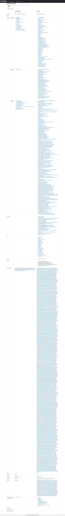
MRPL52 (43, 373)
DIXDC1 (53, 316)
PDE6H (40, 392)
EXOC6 (47, 326)
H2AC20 (43, 343)
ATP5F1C (55, 283)
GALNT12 (49, 335)
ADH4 (41, 271)
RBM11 (40, 413)
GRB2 (51, 340)
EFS (39, 322)
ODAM (42, 385)
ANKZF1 (54, 275)
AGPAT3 (53, 272)
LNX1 (52, 361)
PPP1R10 (51, 401)
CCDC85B (28, 268)
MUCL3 (57, 375)
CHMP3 (48, 303)
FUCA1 (55, 333)
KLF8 (39, 357)
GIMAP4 (56, 336)
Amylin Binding (40, 95)
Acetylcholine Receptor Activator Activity (44, 81)
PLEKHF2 (51, 396)
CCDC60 (38, 297)
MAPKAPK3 (47, 366)
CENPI (50, 301)
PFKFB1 (47, 393)
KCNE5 (53, 354)
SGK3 (50, 426)
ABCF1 (54, 268)
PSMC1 (56, 405)
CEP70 (16, 268)
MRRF (42, 374)
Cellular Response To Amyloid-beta (43, 204)
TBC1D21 (32, 269)
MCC (39, 367)
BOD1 (44, 288)
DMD (44, 317)
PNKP (39, 398)
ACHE (40, 269)
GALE (44, 335)
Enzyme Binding (40, 78)
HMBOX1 (43, 346)
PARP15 (38, 390)
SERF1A (52, 425)
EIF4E (44, 323)
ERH (41, 326)
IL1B (54, 350)
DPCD (39, 319)
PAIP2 (42, 389)
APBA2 (38, 277)
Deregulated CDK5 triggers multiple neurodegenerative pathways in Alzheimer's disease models (47, 227)
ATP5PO (40, 284)
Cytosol (39, 30)
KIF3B (57, 355)
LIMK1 (46, 361)
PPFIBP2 (38, 401)
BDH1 (40, 286)
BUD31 (43, 289)
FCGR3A (42, 330)
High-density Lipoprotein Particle (42, 47)
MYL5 (54, 376)
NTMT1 (38, 384)
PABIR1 (48, 388)
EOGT (50, 324)
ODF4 (48, 385)
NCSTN (55, 378)
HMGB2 (56, 346)
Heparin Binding (40, 76)
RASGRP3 (41, 412)
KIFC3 (42, 356)
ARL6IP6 (44, 280)
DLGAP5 (38, 317)
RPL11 (42, 418)
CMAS (56, 305)
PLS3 (53, 397)
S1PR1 (48, 422)
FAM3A (49, 328)
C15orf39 (38, 290)
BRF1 (50, 288)
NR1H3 (47, 383)
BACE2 (53, 285)
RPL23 (46, 418)
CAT (54, 294)
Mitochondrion (40, 21)
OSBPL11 (43, 387)
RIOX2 (44, 415)
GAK (40, 335)
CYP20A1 (48, 312)
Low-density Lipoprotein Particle (42, 45)
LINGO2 (55, 361)
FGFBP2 (47, 331)
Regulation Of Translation (41, 104)
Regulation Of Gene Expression (42, 126)
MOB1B (42, 371)
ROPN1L (49, 417)
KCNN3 (49, 355)
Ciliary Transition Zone (20, 26)
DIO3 (48, 316)
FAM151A (54, 327)
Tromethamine (40, 241)
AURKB (43, 285)
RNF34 (40, 417)
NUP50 (40, 384)
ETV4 (39, 326)
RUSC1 (54, 421)
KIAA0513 (38, 355)
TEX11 (35, 269)
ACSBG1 (50, 269)
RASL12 (50, 412)
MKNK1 (46, 370)
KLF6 (57, 356)
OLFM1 (50, 385)
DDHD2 (53, 313)
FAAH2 (38, 327)
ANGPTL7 (44, 274)
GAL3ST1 (42, 335)
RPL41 (42, 419)
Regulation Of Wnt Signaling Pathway (43, 136)
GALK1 (46, 335)
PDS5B (48, 392)
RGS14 (48, 414)
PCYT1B (48, 391)
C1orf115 (55, 290)
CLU (51, 305)
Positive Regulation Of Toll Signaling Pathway (44, 155)
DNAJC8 (54, 318)
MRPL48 (38, 373)
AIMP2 (50, 273)
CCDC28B (46, 296)
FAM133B (51, 327)
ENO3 (44, 324)
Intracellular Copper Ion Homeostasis (43, 105)
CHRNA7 (53, 303)
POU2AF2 (46, 400)
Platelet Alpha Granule (41, 37)
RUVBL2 (56, 421)
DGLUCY (49, 315)
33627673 (49, 263)
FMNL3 (46, 332)
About (8, 1)
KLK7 (45, 357)
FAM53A (38, 329)
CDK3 (51, 299)
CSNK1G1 (38, 310)
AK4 (51, 273)
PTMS (45, 407)
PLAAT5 (40, 396)
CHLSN (46, 303)
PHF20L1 (40, 394)
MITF (42, 370)
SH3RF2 (46, 427)
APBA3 (40, 277)
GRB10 (49, 340)
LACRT (54, 358)
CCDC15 (41, 296)
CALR (51, 292)
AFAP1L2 (52, 271)
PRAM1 (43, 402)
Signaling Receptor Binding (42, 72)
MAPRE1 (50, 366)
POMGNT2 (38, 400)
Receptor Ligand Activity (41, 90)
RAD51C (38, 411)
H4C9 (57, 343)
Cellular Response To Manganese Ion (43, 182)
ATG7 (46, 283)
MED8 (49, 368)
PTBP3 (54, 406)
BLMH (44, 287)
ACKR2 (42, 269)
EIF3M (42, 323)
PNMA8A (42, 398)
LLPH (39, 361)
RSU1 (42, 421)
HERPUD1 (43, 345)
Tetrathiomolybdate (41, 242)
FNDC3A (51, 332)
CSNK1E (56, 309)
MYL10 (52, 376)
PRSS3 (54, 404)
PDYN (53, 392)
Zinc (39, 238)
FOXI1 (55, 332)
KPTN (55, 357)
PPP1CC (48, 401)
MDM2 (56, 367)
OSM (48, 387)
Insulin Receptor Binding (41, 74)
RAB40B (40, 410)
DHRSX (38, 316)
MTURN (53, 375)
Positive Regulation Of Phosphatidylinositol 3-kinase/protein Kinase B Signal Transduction (48, 175)
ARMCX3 (56, 280)
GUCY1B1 (50, 342)
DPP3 (41, 319)
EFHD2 (38, 322)
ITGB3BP (49, 353)
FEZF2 (57, 330)
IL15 (50, 350)
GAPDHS (54, 335)
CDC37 (48, 298)
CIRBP (48, 304)
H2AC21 (46, 343)
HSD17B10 (47, 348)
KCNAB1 (48, 354)
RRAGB (45, 420)
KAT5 (41, 354)
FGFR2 (50, 331)
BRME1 (52, 288)
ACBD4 (55, 268)
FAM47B (54, 328)
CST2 (49, 310)
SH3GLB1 (43, 427)
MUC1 (55, 375)
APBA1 (56, 276)
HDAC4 (51, 344)
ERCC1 (38, 326)
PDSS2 (51, 392)
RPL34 (52, 418)
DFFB (42, 315)
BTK (41, 289)
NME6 (43, 381)
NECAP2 (51, 379)
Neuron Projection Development (42, 138)
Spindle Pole (18, 17)
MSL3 (48, 374)
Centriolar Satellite (19, 25)
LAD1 (56, 358)
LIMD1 (44, 361)
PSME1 (45, 406)
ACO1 (46, 269)
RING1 (38, 415)
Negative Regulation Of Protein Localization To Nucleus (46, 191)
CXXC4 (40, 312)
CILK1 (44, 304)
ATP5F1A (52, 283)
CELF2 (43, 301)
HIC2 (49, 345)
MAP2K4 (42, 365)
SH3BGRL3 (55, 426)
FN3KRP (48, 332)
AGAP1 (40, 272)
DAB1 (50, 312)
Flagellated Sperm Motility (20, 104)
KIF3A (55, 355)
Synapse (39, 55)
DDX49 (57, 314)
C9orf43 (52, 291)
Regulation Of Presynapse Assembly (43, 205)
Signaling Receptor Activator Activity (43, 80)
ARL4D (40, 280)
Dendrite (39, 36)
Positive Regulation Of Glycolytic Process (44, 156)
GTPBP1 (42, 342)
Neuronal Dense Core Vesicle (42, 63)
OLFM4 (55, 385)
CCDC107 (48, 295)
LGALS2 (53, 360)
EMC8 (56, 323)
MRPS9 (40, 374)
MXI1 (43, 376)
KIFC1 (40, 356)
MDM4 (38, 368)
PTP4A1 (48, 407)
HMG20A (27, 268)
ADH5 (43, 271)
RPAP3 (38, 418)
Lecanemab (40, 256)
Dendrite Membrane (41, 42)
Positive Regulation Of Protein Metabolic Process (45, 171)
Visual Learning (40, 124)
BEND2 (46, 286)
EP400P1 (52, 324)
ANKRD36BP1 (55, 274)
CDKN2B (49, 300)
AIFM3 (46, 273)
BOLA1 (46, 288)
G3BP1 (40, 334)
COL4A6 (38, 308)
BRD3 (48, 288)
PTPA (50, 407)
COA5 (49, 306)
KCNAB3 (50, 354)
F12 (57, 326)
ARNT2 (38, 281)
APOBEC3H (42, 278)
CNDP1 (43, 306)
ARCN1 (54, 278)
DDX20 (48, 314)
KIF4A (38, 356)
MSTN (52, 374)
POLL (46, 399)
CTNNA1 (38, 311)
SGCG (44, 426)
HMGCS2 (40, 347)
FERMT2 (50, 330)
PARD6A (54, 389)
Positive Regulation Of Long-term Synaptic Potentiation (46, 193)
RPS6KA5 (51, 419)
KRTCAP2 (46, 358)
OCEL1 (38, 385)
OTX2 (37, 388)
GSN (42, 341)
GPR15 (53, 339)
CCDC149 (38, 296)
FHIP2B (53, 331)
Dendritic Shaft (40, 50)
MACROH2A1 (39, 364)
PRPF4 (53, 403)
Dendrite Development (41, 133)
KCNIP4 (55, 354)
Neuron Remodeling (41, 132)
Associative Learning (41, 122)
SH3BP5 (38, 427)
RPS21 (42, 419)
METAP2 (44, 369)
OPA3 (42, 386)
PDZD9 (57, 392)
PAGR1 (40, 389)
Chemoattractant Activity (41, 83)
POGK (48, 398)
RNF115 (43, 416)
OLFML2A (38, 386)
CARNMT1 (38, 294)
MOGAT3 (51, 371)
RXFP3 (41, 422)
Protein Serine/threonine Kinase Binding (43, 96)
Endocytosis (40, 106)
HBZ (43, 344)
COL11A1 (55, 306)
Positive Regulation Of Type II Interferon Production (45, 141)
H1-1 (37, 343)
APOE (45, 278)
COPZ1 (54, 308)
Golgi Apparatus (40, 27)
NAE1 (57, 377)
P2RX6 (44, 388)
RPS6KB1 (38, 420)
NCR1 (53, 378)
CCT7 (46, 297)
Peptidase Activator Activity (42, 77)
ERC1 (56, 325)
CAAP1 (38, 292)
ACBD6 (38, 269)
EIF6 (49, 323)
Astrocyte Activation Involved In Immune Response (45, 103)
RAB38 (51, 409)
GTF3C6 (40, 342)
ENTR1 (46, 324)
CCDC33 (49, 296)
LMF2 (45, 361)
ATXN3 (54, 284)
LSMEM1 (38, 363)
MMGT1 (54, 370)
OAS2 (56, 384)
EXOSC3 (52, 326)
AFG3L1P (54, 271)
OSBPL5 (46, 387)
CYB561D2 (43, 312)
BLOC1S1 (46, 287)
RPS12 (49, 419)
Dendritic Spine (40, 49)
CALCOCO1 (48, 292)
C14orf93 (55, 289)
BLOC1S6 (55, 287)
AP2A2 (52, 276)
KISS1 (46, 356)
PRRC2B (47, 404)
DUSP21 (48, 320)
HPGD (42, 348)
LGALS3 (56, 360)
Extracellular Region (41, 17)
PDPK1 (46, 392)
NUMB (55, 384)
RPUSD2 (43, 420)
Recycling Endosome (41, 57)
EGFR (41, 322)
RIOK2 (42, 415)
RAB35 (49, 409)
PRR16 (42, 404)
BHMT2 (54, 286)
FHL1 (55, 331)
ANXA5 (43, 276)
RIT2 (45, 415)
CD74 (41, 298)
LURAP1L (47, 363)
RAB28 (45, 409)
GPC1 (41, 339)
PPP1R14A (54, 401)
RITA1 (47, 415)
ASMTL (38, 282)
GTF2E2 (55, 341)
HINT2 (56, 345)
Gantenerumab (40, 250)
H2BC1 (50, 343)
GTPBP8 (45, 342)
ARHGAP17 (55, 279)
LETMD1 (49, 360)
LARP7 (55, 359)
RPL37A (38, 419)
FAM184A (38, 328)
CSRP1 (47, 310)
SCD (52, 423)
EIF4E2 (46, 323)
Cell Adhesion (40, 108)
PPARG (55, 400)
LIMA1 (39, 361)
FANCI (43, 329)
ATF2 (55, 282)
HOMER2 (48, 347)
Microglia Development (41, 130)
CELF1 (41, 301)
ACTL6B (57, 269)
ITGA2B (40, 353)
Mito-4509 (39, 244)
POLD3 (55, 398)
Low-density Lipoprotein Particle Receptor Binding (45, 91)
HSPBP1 (40, 349)
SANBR (55, 422)
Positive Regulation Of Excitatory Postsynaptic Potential (46, 213)
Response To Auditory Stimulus (42, 129)
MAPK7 (56, 365)
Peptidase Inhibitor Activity (42, 79)
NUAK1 (42, 384)
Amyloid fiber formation (41, 234)
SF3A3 (38, 426)
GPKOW (43, 339)
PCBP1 (45, 390)
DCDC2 (38, 313)
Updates (20, 1)
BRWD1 (56, 288)
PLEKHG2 (54, 396)
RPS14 (51, 419)
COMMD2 (43, 308)
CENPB (47, 301)
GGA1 (50, 336)
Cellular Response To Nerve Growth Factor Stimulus (45, 210)
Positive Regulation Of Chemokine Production (44, 140)
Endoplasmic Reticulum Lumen (42, 26)
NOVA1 (40, 383)
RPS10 (44, 419)
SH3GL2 (40, 427)
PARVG (20, 269)
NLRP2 (39, 381)
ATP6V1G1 (46, 284)
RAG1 (40, 411)
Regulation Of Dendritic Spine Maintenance (44, 197)
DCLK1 (40, 313)
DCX (49, 313)
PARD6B (56, 389)
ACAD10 (50, 268)
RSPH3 (56, 420)
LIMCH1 (41, 361)
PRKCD (38, 403)
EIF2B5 (53, 322)
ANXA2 (40, 276)
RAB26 (40, 409)
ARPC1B (40, 281)
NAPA (39, 378)
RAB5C (45, 410)
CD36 (37, 298)
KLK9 (47, 357)
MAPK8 (38, 366)
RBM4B (49, 413)
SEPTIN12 (38, 425)
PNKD (38, 398)
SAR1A (38, 423)
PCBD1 (40, 390)
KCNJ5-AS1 (41, 355)
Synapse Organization (41, 163)
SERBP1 (49, 425)
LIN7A (50, 361)
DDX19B (46, 314)
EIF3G (40, 323)
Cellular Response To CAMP (42, 183)
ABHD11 (38, 268)
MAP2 (38, 365)
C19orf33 (49, 290)
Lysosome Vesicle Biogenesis (42, 221)
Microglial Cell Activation (41, 101)
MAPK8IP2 (44, 366)
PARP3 (40, 390)
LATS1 (38, 360)
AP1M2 (49, 276)
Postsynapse (40, 62)
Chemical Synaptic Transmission (42, 114)
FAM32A (47, 328)
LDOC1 (34, 268)
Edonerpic (39, 245)
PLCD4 (49, 396)
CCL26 (47, 297)
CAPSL (54, 293)
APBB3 (47, 277)
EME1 (38, 324)
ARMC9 (54, 280)
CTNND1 (43, 311)
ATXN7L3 (38, 285)
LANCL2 (44, 359)
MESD (40, 369)
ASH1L (56, 281)
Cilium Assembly (19, 105)
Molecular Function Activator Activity (43, 97)
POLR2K (51, 399)
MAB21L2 (55, 363)
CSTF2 (51, 310)
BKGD (42, 287)
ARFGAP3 (43, 279)
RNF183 (53, 416)
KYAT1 (49, 358)
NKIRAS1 (55, 380)
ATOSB (50, 283)
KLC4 (51, 356)
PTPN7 (54, 407)
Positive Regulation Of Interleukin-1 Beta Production (45, 142)
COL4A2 (51, 307)
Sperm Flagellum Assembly (20, 108)
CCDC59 (54, 296)
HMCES (48, 346)
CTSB (45, 311)
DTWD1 (41, 320)
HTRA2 (47, 349)
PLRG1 (51, 397)
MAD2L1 (42, 364)
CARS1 (41, 294)
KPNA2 (51, 357)
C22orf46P (48, 291)
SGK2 (48, 426)
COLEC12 (40, 308)
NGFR (47, 380)
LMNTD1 (48, 361)
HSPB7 (38, 349)
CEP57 (43, 302)
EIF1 (44, 322)
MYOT (38, 377)
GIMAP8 (43, 337)
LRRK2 (53, 362)
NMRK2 (55, 381)
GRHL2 (53, 340)
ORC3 (53, 386)
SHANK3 (48, 427)
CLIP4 (47, 305)
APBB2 (45, 277)
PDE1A (56, 391)
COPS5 (49, 308)
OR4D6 (47, 386)
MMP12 (56, 370)
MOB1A (40, 371)
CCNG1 (38, 297)
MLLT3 (48, 370)
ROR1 (51, 417)
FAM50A (56, 328)
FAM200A (41, 328)
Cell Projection (19, 28)
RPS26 (46, 419)
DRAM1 (51, 319)
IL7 (41, 351)
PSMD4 (41, 406)
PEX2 (45, 393)
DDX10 (40, 314)
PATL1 (49, 390)
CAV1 (37, 295)
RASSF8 (55, 412)
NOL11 (46, 382)
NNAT (37, 382)
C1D (50, 290)
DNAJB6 (41, 318)
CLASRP (52, 304)
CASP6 (48, 294)
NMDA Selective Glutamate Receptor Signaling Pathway (46, 187)
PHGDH (46, 394)
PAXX (55, 390)
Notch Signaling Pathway (41, 113)
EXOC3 (45, 326)
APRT (49, 278)
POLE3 (41, 399)
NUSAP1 (45, 384)
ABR (44, 268)
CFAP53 (18, 11)
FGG (51, 331)
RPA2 (54, 417)
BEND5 (48, 286)
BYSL (45, 289)
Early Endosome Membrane (42, 40)
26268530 (54, 264)
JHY (55, 353)
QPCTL (41, 408)
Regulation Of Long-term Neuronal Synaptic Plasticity (45, 160)
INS (57, 351)
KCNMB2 (46, 355)
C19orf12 (43, 290)
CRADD (38, 309)
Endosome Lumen (40, 41)
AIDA (44, 273)
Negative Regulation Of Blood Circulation (44, 201)
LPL (55, 361)
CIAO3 (40, 304)
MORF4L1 (54, 371)
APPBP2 (47, 278)
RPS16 (53, 419)
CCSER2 (44, 297)
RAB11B (51, 408)
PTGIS (38, 407)
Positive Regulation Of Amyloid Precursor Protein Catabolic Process (47, 198)
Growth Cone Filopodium (41, 66)
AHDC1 (38, 273)
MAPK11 (51, 365)
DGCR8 (47, 315)
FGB (39, 331)
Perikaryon (39, 51)
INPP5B (55, 351)
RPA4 (56, 417)
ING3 (47, 351)
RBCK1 (38, 413)
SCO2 (56, 423)
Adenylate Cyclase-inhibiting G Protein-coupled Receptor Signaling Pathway (47, 112)
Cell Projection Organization (20, 103)
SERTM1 (48, 425)
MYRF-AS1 (42, 377)
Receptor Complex (40, 52)
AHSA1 (40, 273)
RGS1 (43, 414)
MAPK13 (53, 365)
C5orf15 (45, 291)
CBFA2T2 (42, 295)
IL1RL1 (56, 350)
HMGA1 (53, 346)
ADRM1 (47, 271)
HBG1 (38, 344)
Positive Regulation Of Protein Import (43, 203)
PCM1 (46, 391)
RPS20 (40, 419)
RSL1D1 (50, 420)
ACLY (44, 269)
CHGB (40, 303)
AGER (42, 272)
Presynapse (40, 61)
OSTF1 (53, 387)
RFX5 (40, 414)
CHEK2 (38, 303)
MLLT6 (50, 370)
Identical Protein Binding (41, 84)
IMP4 (44, 351)
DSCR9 (55, 319)
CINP (46, 304)
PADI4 (55, 388)
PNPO (44, 398)
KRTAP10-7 (43, 358)
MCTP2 (54, 367)
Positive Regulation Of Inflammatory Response (44, 162)
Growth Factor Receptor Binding (42, 94)
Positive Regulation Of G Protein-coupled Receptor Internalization (47, 202)
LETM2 (47, 360)
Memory (39, 118)
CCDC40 (52, 296)
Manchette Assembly (19, 109)
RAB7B (47, 410)
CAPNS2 (49, 293)
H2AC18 (41, 343)
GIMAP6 (40, 337)
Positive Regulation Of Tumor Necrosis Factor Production (46, 144)
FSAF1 (45, 333)
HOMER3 (51, 347)
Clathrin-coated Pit (40, 31)
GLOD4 (49, 337)
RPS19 (38, 419)
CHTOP (56, 303)
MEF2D (53, 368)
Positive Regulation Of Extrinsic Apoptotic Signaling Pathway (46, 214)
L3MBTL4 (51, 358)
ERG (39, 326)
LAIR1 (38, 359)
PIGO (43, 395)
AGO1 (49, 272)
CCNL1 (40, 297)
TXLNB (25, 270)
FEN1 (48, 330)
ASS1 (45, 282)
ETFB (50, 326)
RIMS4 (56, 414)
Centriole (18, 20)
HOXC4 (56, 347)
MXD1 (42, 376)
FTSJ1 (51, 333)
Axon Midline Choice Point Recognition (43, 131)
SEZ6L (57, 425)
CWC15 (52, 311)
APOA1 (55, 277)
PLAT (42, 396)
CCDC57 (25, 268)
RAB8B (49, 410)
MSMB (50, 374)
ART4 (48, 281)
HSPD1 (43, 349)
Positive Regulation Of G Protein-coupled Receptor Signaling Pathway (48, 154)
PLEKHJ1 (38, 397)
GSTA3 (49, 341)
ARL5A (42, 280)
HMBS (46, 346)
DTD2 (39, 320)
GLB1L (47, 337)
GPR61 (55, 339)
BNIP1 (42, 288)
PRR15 (40, 404)
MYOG (18, 269)
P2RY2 (46, 388)
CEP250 (38, 302)
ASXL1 (47, 282)
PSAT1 (40, 405)
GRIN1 (55, 340)
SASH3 (42, 423)
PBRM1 (38, 390)
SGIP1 (46, 426)
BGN (52, 286)
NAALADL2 (54, 377)
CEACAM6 (38, 301)
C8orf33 (50, 291)
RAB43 (43, 410)
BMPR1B (38, 288)
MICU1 (38, 370)
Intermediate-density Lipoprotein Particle (43, 46)
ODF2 (44, 385)
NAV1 (47, 378)
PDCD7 (53, 391)
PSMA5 (49, 405)
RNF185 (55, 416)
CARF (56, 293)
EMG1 (40, 324)
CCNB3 (52, 297)
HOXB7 (54, 347)
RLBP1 (49, 415)
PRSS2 (49, 404)
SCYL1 (38, 424)
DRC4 (21, 268)
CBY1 (23, 268)
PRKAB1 (56, 402)
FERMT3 (53, 330)
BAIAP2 (55, 285)
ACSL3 (52, 269)
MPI (37, 372)
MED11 (40, 368)
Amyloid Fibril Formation (41, 209)
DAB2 (52, 312)
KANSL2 (39, 354)
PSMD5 (43, 406)
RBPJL (55, 413)
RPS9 (40, 420)
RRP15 (48, 420)
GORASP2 (43, 338)
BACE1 (51, 285)
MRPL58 (48, 373)
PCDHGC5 (38, 391)
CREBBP (42, 309)
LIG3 (37, 361)
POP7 (44, 400)
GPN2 (45, 339)
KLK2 (43, 357)
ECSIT (48, 321)
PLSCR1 (55, 397)
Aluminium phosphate (41, 253)
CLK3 (48, 305)
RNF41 (42, 417)
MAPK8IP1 (40, 366)
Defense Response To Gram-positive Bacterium (45, 165)
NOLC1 (52, 382)
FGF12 (41, 331)
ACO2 (47, 269)
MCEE (41, 367)
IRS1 (52, 352)
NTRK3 (40, 384)
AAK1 (47, 268)
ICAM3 (56, 349)
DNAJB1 (55, 317)
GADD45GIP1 (55, 334)
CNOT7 (45, 306)
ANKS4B (49, 275)
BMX (40, 288)
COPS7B (51, 308)
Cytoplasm (18, 19)
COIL (53, 306)
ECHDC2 (42, 321)
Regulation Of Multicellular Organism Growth (44, 147)
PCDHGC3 (53, 390)
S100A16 (43, 422)
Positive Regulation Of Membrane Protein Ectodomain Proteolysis (47, 169)
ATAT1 (51, 282)
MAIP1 (52, 364)
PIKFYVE (50, 395)
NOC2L (43, 382)
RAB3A (56, 409)
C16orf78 (41, 290)
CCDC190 (43, 296)
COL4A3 (54, 307)
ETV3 (37, 326)
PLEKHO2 (41, 397)
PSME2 (48, 406)
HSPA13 (50, 348)
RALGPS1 (44, 411)
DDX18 (44, 314)
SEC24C (44, 424)
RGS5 (54, 414)
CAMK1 (53, 292)
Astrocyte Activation (41, 159)
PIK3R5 (48, 395)
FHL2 (57, 331)
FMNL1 (42, 332)
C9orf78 (57, 291)
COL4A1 (49, 307)
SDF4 (41, 424)
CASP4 (45, 294)
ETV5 (41, 326)
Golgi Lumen (40, 28)
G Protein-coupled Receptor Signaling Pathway (44, 109)
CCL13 (45, 297)
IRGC (50, 352)
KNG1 (48, 357)
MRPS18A (51, 373)
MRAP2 (44, 372)
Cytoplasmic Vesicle (41, 39)
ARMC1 (49, 280)
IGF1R (40, 350)
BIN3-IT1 (39, 287)
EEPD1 (55, 321)
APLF (53, 277)
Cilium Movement (19, 100)
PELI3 (42, 393)
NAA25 (48, 377)
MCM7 (52, 367)
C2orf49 (51, 291)
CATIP (56, 294)
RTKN (46, 421)
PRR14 (38, 404)
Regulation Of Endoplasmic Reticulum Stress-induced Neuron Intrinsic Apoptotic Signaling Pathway (48, 200)
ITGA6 (42, 353)
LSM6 (55, 362)
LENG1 (44, 360)
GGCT (54, 336)
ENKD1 (42, 324)
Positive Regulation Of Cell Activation (43, 167)
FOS (53, 332)
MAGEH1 (49, 364)
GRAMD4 (46, 340)
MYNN (56, 376)
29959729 (50, 262)
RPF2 (40, 418)
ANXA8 (45, 276)
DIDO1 (44, 316)
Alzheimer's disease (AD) (41, 258)
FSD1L (47, 333)
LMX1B (50, 361)
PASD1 (47, 390)
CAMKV (46, 293)
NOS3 (38, 383)
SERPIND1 (45, 425)
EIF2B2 (51, 322)
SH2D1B (52, 426)
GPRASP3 (38, 340)
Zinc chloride (40, 254)
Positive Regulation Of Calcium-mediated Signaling (45, 166)
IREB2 (47, 352)
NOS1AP (56, 382)
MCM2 (48, 367)
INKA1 (51, 351)
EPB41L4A (44, 325)
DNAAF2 (50, 317)
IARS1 (51, 349)
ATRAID (52, 284)
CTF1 (55, 310)
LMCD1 (44, 361)
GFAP (48, 336)
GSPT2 (44, 341)
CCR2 (42, 297)
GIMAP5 (38, 337)
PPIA (43, 401)
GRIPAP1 (23, 268)
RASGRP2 (38, 412)
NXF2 (47, 384)
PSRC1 (50, 406)
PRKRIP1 (45, 403)
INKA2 (53, 351)
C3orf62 (40, 291)
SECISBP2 (46, 424)
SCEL (54, 423)
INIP (49, 351)
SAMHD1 (52, 422)
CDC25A (45, 298)
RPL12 (44, 418)
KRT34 (32, 268)
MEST (42, 369)
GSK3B (40, 341)
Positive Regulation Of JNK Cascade (43, 158)
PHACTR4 (56, 393)
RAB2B (47, 409)
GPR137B (50, 339)
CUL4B (49, 311)
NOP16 (54, 382)
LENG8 (16, 269)
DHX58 (42, 316)
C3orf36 (38, 291)
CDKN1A (47, 300)
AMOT (42, 274)
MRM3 (46, 372)
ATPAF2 (50, 284)
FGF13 (43, 331)
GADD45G (51, 334)
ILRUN (43, 351)
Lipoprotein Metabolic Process (42, 148)
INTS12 (38, 352)
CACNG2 (43, 292)
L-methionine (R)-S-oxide (41, 239)
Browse (11, 1)
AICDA (42, 273)
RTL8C (50, 421)
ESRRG (48, 326)
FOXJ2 (57, 332)
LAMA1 (40, 359)
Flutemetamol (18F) (41, 249)
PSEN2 (45, 405)
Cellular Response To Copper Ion (42, 181)
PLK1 (45, 397)
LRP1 (37, 362)
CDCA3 (55, 298)
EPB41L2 (41, 325)
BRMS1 (54, 288)
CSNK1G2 (41, 310)
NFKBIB (43, 380)
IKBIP (49, 350)
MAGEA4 (46, 364)
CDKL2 (42, 300)
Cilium (17, 23)
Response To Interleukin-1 (42, 180)
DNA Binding (40, 70)
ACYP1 (47, 270)
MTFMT (41, 375)
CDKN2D (52, 300)
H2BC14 (52, 343)
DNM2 (38, 319)
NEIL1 (56, 379)
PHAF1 (38, 394)
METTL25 (50, 369)
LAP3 (46, 359)
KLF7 (37, 357)
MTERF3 (56, 374)
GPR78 (57, 339)
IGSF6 (46, 350)
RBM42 (47, 413)
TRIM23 (18, 270)
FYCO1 (38, 334)
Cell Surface (40, 33)
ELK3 (54, 323)
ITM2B (52, 353)
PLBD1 (44, 396)
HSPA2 (53, 348)
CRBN (40, 309)
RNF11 (41, 416)
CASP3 (43, 294)
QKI (39, 408)
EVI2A (43, 326)
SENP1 (49, 424)
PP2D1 (51, 400)
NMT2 (57, 381)
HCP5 (49, 344)
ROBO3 (46, 417)
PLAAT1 (38, 396)
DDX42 (50, 314)
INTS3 (40, 352)
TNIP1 (16, 270)
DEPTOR (38, 315)
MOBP (49, 371)
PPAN (53, 400)
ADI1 (45, 271)
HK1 (41, 346)
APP (38, 11)
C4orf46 (43, 291)
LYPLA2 (50, 363)
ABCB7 (51, 268)
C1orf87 (46, 291)
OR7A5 (51, 386)
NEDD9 (54, 379)
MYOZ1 (40, 377)
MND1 (38, 371)
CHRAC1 (51, 303)
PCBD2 (42, 390)
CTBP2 (53, 310)
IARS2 (53, 349)
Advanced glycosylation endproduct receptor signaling (45, 225)
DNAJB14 (38, 318)
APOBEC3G (38, 278)
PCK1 (43, 391)
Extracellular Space (41, 18)
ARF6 (37, 279)
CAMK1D (56, 292)
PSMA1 (47, 405)
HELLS (38, 345)
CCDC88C (40, 297)
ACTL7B (40, 270)
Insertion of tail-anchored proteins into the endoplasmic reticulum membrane (47, 231)
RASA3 (55, 411)
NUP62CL (42, 384)
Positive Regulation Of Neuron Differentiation (44, 153)
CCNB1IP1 (49, 297)
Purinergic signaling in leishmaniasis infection (44, 233)
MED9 (50, 368)
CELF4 (45, 301)
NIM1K (53, 380)
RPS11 (47, 419)
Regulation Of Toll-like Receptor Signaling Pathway (45, 145)
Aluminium (39, 237)
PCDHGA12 (50, 390)
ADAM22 (52, 270)
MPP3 (39, 372)
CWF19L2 (18, 268)
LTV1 (43, 363)
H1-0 (56, 342)
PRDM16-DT (45, 402)
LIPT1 (38, 361)
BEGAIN (44, 286)
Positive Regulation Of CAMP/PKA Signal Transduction (46, 189)
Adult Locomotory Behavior (42, 123)
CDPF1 (55, 300)
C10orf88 (47, 289)
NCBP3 (51, 378)
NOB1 (41, 382)
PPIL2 (46, 401)
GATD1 (38, 336)
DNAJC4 (52, 318)
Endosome (39, 24)
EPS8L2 (54, 325)
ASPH (40, 282)
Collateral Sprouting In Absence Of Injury (44, 161)
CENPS (54, 301)
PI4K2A (38, 395)
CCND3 (55, 297)
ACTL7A (38, 270)
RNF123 (45, 416)
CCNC (33, 268)
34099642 (45, 261)
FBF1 (47, 329)
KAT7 (43, 354)
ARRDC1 (45, 281)
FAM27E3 (44, 328)
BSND (38, 289)
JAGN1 (54, 353)
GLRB (51, 337)
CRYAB (49, 309)
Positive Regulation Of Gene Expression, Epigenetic (45, 188)
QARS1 (38, 408)
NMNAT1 (47, 381)
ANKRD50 (44, 275)
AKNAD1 (56, 273)
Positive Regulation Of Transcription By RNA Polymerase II (46, 157)
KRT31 (30, 268)
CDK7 (40, 300)
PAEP (38, 389)
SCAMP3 (47, 423)
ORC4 (55, 386)
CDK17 (44, 299)
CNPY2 (47, 306)
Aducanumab (40, 251)
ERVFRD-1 (45, 326)
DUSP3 (51, 320)
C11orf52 (49, 289)
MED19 (42, 368)
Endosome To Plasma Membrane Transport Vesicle (45, 59)
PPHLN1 (41, 401)
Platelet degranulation (41, 216)
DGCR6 (45, 315)
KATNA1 (45, 354)
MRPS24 (56, 373)
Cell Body (39, 53)
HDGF (56, 344)
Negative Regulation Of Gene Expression (44, 128)
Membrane (39, 34)
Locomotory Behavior (41, 120)
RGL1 (42, 414)
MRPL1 (50, 372)
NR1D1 (45, 383)
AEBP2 (49, 271)
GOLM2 (38, 338)
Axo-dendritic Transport (41, 121)
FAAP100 (40, 327)
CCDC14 (51, 295)
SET (50, 425)
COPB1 (46, 308)
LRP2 (41, 362)
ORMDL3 (41, 387)
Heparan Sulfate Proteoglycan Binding (43, 86)
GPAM (50, 338)
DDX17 (42, 314)
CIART (42, 304)
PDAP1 (51, 391)
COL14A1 (38, 307)
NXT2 (51, 384)
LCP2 (39, 360)
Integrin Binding (40, 75)
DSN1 (37, 320)
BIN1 (37, 287)
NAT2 (45, 378)
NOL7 (49, 382)
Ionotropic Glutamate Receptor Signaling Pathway (45, 146)
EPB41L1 (38, 325)
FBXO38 (56, 329)
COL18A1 (41, 307)
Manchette (18, 18)
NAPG (41, 378)
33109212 (51, 263)
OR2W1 (44, 386)
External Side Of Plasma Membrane (43, 32)
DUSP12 (46, 320)
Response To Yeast (41, 102)
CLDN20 (38, 305)
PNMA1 (24, 269)
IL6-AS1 (39, 351)
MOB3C (47, 371)
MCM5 (50, 367)
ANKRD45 (41, 275)
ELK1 (52, 323)
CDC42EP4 (50, 298)
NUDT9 (53, 384)
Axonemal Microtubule (20, 22)
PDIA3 (42, 392)
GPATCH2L (38, 339)
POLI (44, 399)
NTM (55, 383)
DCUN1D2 (47, 313)
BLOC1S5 (52, 287)
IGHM (42, 350)
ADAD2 (50, 270)
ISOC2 (55, 352)
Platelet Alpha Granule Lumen (42, 38)
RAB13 (53, 408)
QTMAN (44, 408)
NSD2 (51, 383)
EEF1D (53, 321)
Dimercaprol (40, 246)
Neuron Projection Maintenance (42, 211)
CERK (45, 302)
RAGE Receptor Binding (41, 92)
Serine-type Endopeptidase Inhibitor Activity (44, 71)
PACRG (53, 388)
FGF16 (45, 331)
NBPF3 (49, 378)
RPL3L (40, 419)
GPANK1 (52, 338)
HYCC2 (49, 349)
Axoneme (18, 24)
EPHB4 (52, 325)
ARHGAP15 (51, 279)
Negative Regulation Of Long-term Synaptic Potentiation (46, 192)
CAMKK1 (38, 293)
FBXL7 (53, 329)
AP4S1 (54, 276)
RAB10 (49, 408)
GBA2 (42, 336)
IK (47, 350)
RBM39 (45, 413)
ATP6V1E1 (43, 284)
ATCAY (53, 282)
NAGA (38, 378)
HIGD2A (51, 345)
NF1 (41, 380)
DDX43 (53, 314)
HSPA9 (55, 348)
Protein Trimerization (41, 179)
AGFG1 (45, 272)
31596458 (45, 265)
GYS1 (54, 342)
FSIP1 (49, 333)
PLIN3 (44, 397)
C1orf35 (43, 291)
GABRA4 (48, 334)
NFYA (46, 380)
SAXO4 (45, 423)
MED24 (44, 368)
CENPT (56, 301)
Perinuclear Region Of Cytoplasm (43, 56)
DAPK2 (54, 312)
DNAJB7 (43, 318)
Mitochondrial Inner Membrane (42, 22)
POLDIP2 (38, 399)
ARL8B (47, 280)
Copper (39, 247)
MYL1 (50, 376)
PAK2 (45, 389)
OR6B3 (49, 386)
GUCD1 (48, 342)
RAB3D (38, 410)
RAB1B (38, 409)
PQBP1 (40, 402)
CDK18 (46, 299)
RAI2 (42, 411)
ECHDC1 (40, 321)
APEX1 (49, 277)
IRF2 (48, 352)
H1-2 (39, 343)
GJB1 (45, 337)
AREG (56, 278)
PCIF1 (41, 391)
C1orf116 (38, 291)
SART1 (40, 423)
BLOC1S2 (49, 287)
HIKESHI (53, 345)
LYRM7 (53, 363)
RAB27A (42, 409)
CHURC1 (38, 304)
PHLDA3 (51, 394)
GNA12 (56, 337)
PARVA (43, 390)
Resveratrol (40, 240)
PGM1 (52, 393)
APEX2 (51, 277)
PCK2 (44, 391)
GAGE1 (38, 335)
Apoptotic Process (40, 107)
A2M (45, 268)
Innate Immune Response (41, 151)
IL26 (37, 351)
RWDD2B (38, 422)
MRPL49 (40, 373)
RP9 (52, 417)
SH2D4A (29, 269)
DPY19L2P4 (47, 319)
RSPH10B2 (52, 420)
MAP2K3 (40, 365)
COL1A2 (44, 307)
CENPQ (52, 301)
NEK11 (38, 380)
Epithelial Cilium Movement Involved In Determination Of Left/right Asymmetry (26, 107)
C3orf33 (56, 291)
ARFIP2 (46, 279)
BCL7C (38, 286)
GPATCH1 (55, 338)
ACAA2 (48, 268)
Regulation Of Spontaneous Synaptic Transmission (45, 190)
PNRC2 (46, 398)
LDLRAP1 (42, 360)
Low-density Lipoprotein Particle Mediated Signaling (45, 176)
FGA (37, 331)
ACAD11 (53, 268)
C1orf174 (41, 291)
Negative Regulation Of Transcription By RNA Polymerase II (46, 100)
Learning (39, 117)
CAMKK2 (41, 293)
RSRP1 (40, 421)
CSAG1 (51, 309)
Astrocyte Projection (41, 60)
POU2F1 (49, 400)
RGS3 (52, 414)
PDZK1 (38, 393)
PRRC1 (44, 404)
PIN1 (57, 395)
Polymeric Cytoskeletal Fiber (20, 29)
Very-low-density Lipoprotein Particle (43, 44)
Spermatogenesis (19, 101)
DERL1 (41, 315)
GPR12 (47, 339)
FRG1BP (40, 333)
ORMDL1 (38, 387)
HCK (47, 344)
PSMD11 (38, 406)
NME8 (45, 381)
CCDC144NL (54, 295)
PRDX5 (51, 402)
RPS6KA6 (54, 419)
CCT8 (48, 297)
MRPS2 (54, 373)
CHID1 (42, 303)
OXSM (39, 388)
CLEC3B (42, 305)
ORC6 (57, 386)
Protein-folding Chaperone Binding (43, 93)
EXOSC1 (50, 326)
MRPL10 (53, 372)
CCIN (43, 297)
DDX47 (55, 314)
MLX (51, 370)
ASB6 (49, 281)
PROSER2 (47, 403)
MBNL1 (38, 367)
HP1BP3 (40, 348)
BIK (56, 286)
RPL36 (54, 418)
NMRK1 (52, 381)
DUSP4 (53, 320)
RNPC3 (44, 417)
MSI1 (46, 374)
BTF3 (39, 289)
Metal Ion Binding (40, 87)
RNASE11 (38, 416)
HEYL (46, 345)
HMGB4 (38, 347)
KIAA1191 (50, 355)
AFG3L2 (38, 272)
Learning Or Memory (41, 116)
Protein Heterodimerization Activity (43, 89)
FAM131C (49, 327)
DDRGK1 (56, 313)
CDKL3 (44, 300)
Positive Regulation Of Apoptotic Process (44, 149)
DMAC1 (42, 317)
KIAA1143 (47, 355)
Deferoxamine (40, 236)
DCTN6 (42, 313)
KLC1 (48, 356)
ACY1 (45, 270)
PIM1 (53, 395)
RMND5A (52, 415)
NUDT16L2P (50, 384)
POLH (43, 399)
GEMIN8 (46, 336)
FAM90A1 (40, 329)
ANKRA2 (47, 274)
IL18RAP (52, 350)
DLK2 (40, 317)
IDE (57, 349)
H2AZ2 (48, 343)
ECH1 (37, 321)
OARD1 (54, 384)
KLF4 (55, 356)
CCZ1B (50, 297)
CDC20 (43, 298)
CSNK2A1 (44, 310)
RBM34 (42, 413)
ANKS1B (47, 275)
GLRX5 (53, 337)
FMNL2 (44, 332)
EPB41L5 (47, 325)
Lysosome (39, 23)
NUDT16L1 (47, 384)
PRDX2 (49, 402)
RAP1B (47, 411)
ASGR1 (54, 281)
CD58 (39, 298)
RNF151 (50, 416)
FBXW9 (38, 330)
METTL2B (53, 369)
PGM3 (53, 393)
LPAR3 (54, 361)
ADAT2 (38, 271)
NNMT (39, 382)
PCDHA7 (47, 390)
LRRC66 (48, 362)
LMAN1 (41, 361)
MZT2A (45, 377)
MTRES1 (47, 375)
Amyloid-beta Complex (41, 64)
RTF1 (44, 421)
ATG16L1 (44, 283)
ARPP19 (43, 281)
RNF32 (38, 417)
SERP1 (55, 425)
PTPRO (57, 407)
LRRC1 (43, 362)
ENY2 (48, 324)
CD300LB (52, 297)
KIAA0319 (53, 355)
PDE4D (38, 392)
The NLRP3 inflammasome (42, 224)
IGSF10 (44, 350)
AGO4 (51, 272)
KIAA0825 (41, 355)
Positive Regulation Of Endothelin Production (44, 203)
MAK (53, 364)
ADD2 (40, 271)
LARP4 (51, 359)
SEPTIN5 (41, 425)
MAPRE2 (53, 366)
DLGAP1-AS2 (56, 316)
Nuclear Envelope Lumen (41, 19)
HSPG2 (45, 349)
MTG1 (43, 375)
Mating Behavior (40, 119)
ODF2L (46, 385)
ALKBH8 (38, 274)
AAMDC (49, 268)
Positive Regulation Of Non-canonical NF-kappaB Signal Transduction (48, 194)
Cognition (39, 168)
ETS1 (57, 326)
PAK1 (43, 389)
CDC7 (53, 298)
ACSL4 (54, 269)
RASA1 (53, 411)
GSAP (57, 340)
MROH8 (48, 372)
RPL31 (50, 418)
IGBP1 (38, 350)
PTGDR (56, 406)
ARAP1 (52, 278)
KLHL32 (41, 357)
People (14, 1)
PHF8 (44, 394)
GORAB (40, 338)
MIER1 (40, 370)
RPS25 (44, 419)
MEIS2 (55, 368)
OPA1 (40, 386)
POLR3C (53, 399)
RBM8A (51, 413)
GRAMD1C (43, 340)
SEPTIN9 (44, 425)
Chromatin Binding (40, 70)
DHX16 (40, 316)
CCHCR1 (31, 268)
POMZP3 (41, 400)
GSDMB (38, 341)
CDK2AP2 (49, 299)
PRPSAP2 (56, 403)
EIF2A (48, 322)
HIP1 (25, 268)
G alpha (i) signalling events (42, 220)
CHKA (44, 303)
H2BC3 (55, 343)
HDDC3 (54, 344)
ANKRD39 (38, 275)
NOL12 (48, 382)
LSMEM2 (41, 363)
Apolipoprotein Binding (41, 82)
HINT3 (38, 346)
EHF (43, 322)
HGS (47, 345)
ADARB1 (57, 270)
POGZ (50, 398)
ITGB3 (47, 353)
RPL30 (48, 418)
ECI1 (44, 321)
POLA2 (53, 398)
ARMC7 (51, 280)
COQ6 (55, 308)
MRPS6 (38, 374)
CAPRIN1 (51, 293)
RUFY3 (52, 421)
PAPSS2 (51, 389)
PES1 (43, 393)
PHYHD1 (56, 394)
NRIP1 (49, 383)
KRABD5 (38, 358)
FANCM (45, 329)
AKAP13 (54, 273)
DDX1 (37, 314)
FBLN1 (49, 329)
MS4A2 (44, 374)
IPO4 (42, 352)
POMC (56, 399)
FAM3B (51, 328)
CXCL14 (57, 311)
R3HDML (46, 408)
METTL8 (56, 369)
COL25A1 (46, 307)
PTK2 (42, 407)
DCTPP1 (44, 313)
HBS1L (42, 344)
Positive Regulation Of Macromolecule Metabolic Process (46, 127)
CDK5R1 (38, 300)
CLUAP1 (54, 305)
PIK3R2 (46, 395)
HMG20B (51, 346)
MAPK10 (48, 365)
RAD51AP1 (54, 410)
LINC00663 (52, 361)
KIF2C (53, 355)
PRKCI (42, 403)
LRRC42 (46, 362)
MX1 (40, 376)
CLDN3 (40, 305)
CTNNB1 (40, 311)
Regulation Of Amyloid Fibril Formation (43, 207)
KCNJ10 (38, 355)
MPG (57, 371)
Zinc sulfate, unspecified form (42, 255)
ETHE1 (52, 326)
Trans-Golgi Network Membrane (42, 42)
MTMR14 (45, 375)
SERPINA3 (38, 425)
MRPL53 (46, 373)
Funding (17, 1)
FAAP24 (43, 327)
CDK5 (55, 299)
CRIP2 (47, 309)
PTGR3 (40, 407)
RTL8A (48, 421)
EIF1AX (46, 322)
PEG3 (40, 393)
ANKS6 (52, 275)
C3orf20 (53, 291)
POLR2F (48, 399)
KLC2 (50, 356)
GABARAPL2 (43, 334)
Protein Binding (19, 69)
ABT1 (46, 268)
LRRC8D (51, 362)
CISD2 (50, 304)
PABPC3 (50, 388)
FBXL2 (51, 329)
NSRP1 (53, 383)
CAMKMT (43, 293)
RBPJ (53, 413)
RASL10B (44, 412)
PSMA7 (52, 405)
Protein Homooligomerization (42, 172)
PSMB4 (54, 405)
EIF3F (38, 323)
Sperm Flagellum (19, 27)
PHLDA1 (49, 394)
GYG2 (53, 342)
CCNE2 (57, 297)
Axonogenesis (40, 115)
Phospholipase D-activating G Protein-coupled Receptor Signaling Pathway (47, 139)
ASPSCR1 (42, 282)
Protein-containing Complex (42, 43)
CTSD (47, 311)
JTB (57, 353)
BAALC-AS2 (48, 285)
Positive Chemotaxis (41, 168)
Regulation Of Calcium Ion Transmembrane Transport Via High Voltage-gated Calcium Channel (48, 196)
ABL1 (40, 268)
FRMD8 (43, 333)
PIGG (42, 395)
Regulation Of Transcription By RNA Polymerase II (45, 104)
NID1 (51, 380)
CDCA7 (38, 299)
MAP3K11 (45, 365)
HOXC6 (38, 348)
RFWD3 (38, 414)
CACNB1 (40, 292)
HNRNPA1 (45, 347)
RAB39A (53, 409)
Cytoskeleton (18, 21)
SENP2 (52, 424)
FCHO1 (45, 330)
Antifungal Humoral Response (42, 135)
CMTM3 (40, 306)
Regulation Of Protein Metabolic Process (44, 170)
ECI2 (46, 321)
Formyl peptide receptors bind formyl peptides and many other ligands (48, 222)
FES (55, 330)
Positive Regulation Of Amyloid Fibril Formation (44, 208)
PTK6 (43, 407)
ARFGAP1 (40, 279)
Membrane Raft (40, 54)
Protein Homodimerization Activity (43, 85)
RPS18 (55, 419)
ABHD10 (56, 268)
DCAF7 (57, 312)
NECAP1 (48, 379)
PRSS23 (51, 404)
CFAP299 (50, 302)
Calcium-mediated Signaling (42, 133)
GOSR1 (46, 338)
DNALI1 (57, 318)
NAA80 (50, 377)
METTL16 (47, 369)
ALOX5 (40, 274)
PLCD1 (47, 396)
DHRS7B (54, 315)
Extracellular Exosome (41, 58)
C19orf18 (46, 290)
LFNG (51, 360)
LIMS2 (48, 361)
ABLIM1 (42, 268)
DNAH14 (53, 317)
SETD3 (54, 425)
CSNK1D (54, 309)
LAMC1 (42, 359)
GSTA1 (46, 341)
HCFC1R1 (45, 344)
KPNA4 (53, 357)
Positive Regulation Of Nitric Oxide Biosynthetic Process (46, 152)
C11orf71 (52, 289)
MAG (44, 364)
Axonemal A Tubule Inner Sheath (21, 30)
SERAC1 (47, 425)
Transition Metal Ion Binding (42, 88)
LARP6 (53, 359)
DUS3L (44, 320)
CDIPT (40, 299)
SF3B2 (40, 426)
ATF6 (37, 283)
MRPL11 (55, 372)
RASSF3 (52, 412)
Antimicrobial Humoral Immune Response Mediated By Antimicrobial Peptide (47, 178)
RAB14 (56, 408)
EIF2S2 (55, 322)
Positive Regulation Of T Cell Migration (43, 212)
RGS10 (46, 414)
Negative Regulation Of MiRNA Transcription (44, 197)
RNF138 (48, 416)
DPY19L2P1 (44, 319)
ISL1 (53, 352)
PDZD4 (55, 392)
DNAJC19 (49, 318)
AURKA (41, 285)
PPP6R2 (38, 402)
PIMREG (55, 395)
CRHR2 (45, 309)
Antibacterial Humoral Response (42, 134)
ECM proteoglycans (41, 217)
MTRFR (50, 375)
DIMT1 (46, 316)
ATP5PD (38, 284)
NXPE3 (50, 384)
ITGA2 (38, 353)
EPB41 (54, 324)
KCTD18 (51, 355)
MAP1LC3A (56, 364)
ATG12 (39, 283)
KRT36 (40, 358)
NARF (43, 378)
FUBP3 (53, 333)
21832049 (27, 4)
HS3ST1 (45, 348)
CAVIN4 (40, 295)
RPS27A (49, 419)
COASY (51, 306)
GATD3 (40, 336)
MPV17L (41, 372)
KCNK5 (44, 355)
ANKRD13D (50, 274)
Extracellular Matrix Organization (42, 137)
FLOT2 (40, 332)
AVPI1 (45, 285)
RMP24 (54, 415)
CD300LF (55, 297)
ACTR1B (43, 270)
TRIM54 (20, 270)
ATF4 (57, 282)
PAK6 (49, 389)
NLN (37, 381)
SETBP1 (52, 425)
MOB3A (45, 371)
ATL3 (47, 283)
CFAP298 (47, 302)
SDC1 (40, 424)
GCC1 (44, 336)
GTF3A (38, 342)
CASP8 (50, 294)
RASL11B (47, 412)
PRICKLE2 (53, 402)
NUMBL (38, 384)
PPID (44, 401)
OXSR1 (42, 388)
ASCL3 (51, 281)
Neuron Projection (40, 48)
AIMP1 (48, 273)
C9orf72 (55, 291)
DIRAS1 (50, 316)
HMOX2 (43, 347)
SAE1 (50, 422)
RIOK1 (40, 415)
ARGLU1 (48, 279)
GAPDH (52, 335)
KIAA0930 (44, 355)
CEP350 (40, 302)
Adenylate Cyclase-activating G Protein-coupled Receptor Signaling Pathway (47, 110)
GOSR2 (48, 338)
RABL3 (51, 410)
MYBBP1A (46, 376)
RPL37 (56, 418)
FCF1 (40, 330)
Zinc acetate (40, 252)
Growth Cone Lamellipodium (42, 65)
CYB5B (46, 312)
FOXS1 (38, 333)
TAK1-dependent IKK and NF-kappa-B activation (45, 223)
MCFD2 (44, 367)
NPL (41, 383)
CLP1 (50, 305)
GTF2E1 (53, 341)
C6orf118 (47, 291)
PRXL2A (38, 405)
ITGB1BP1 (44, 353)
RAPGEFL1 (49, 411)
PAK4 (47, 389)
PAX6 (51, 390)
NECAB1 (43, 379)
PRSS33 (56, 404)
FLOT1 (38, 332)
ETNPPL (55, 326)
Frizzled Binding (40, 73)
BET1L (51, 286)
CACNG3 (45, 292)
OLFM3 (53, 385)
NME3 (41, 381)
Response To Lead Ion (41, 125)
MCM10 (46, 367)
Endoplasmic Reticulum (41, 25)
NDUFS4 (40, 379)
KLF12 (53, 356)
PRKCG (40, 403)
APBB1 (42, 277)
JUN (37, 354)
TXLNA (23, 270)
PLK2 (47, 397)
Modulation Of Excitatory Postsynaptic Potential (45, 186)
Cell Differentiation (19, 104)
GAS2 (56, 335)
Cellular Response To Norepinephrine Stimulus (44, 184)
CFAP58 (55, 302)
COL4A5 (57, 307)
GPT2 (41, 340)
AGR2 (55, 272)
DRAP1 (53, 319)
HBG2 (39, 344)
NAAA (52, 377)
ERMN (43, 326)
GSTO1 (51, 341)
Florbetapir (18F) (40, 248)
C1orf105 (53, 290)
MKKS (43, 370)
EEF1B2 (50, 321)
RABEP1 (27, 269)
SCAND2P (50, 423)
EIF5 (47, 323)
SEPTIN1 (54, 424)
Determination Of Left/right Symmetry (22, 102)
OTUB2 (55, 387)
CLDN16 (55, 304)
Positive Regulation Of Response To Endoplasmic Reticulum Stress (47, 206)
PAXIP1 (53, 390)
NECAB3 (46, 379)
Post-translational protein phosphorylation (44, 228)
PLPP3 (49, 397)
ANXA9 (47, 276)
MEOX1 (38, 369)
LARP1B (48, 359)
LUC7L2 (45, 363)
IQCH (45, 352)
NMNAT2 (50, 381)
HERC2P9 (40, 345)
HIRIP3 (40, 346)
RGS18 (50, 414)
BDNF (41, 286)
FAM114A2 (45, 327)
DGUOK (52, 315)
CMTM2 (38, 306)
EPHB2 (50, 325)
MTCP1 (54, 374)
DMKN (46, 317)
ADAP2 (54, 270)
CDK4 (53, 299)
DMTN (48, 317)
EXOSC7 (55, 326)
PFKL (50, 393)
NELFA (40, 380)
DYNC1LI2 (55, 320)
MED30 (47, 368)
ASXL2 (49, 282)
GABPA (46, 334)
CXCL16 (38, 312)
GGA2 (52, 336)
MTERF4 (38, 375)
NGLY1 (50, 380)
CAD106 (39, 243)
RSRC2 (38, 421)
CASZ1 (52, 294)
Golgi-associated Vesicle (41, 29)
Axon (39, 35)
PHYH (53, 394)
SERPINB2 (41, 425)
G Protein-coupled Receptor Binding (43, 69)
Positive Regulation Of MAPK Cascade (43, 150)
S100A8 (46, 422)
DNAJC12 (46, 318)
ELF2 (51, 323)
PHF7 (42, 394)
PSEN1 (43, 405)
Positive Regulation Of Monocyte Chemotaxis (44, 185)
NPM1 (43, 383)
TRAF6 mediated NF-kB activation (43, 229)
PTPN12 (52, 407)
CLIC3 (45, 305)
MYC (48, 376)
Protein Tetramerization (41, 173)
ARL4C (38, 280)
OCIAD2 (40, 385)
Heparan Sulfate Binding (41, 98)
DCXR (51, 313)
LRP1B (40, 362)
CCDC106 (45, 295)
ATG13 (41, 283)
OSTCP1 (50, 387)
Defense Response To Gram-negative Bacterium (45, 164)
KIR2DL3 (44, 356)
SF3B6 (42, 426)
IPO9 (43, 352)
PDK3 (44, 392)
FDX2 (46, 330)
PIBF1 (22, 269)
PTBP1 (52, 406)
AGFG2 (47, 272)
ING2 (46, 351)
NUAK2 (45, 384)
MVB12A (38, 376)
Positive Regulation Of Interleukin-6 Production (44, 143)
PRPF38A (51, 403)
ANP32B (38, 276)
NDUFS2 (38, 379)
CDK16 (42, 299)
